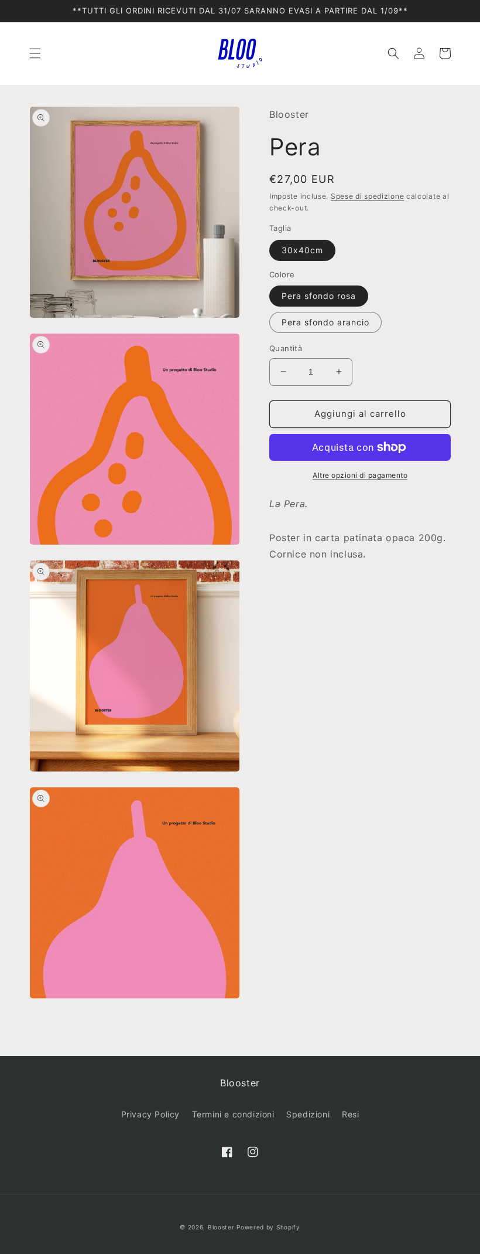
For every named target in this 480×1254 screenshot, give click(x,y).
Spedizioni (308, 1114)
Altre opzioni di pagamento (360, 475)
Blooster (221, 1227)
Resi (350, 1114)
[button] (35, 53)
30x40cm (302, 250)
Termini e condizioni (233, 1114)
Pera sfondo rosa (319, 296)
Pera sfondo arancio (325, 322)
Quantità (285, 348)
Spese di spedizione (367, 196)
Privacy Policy (150, 1114)
